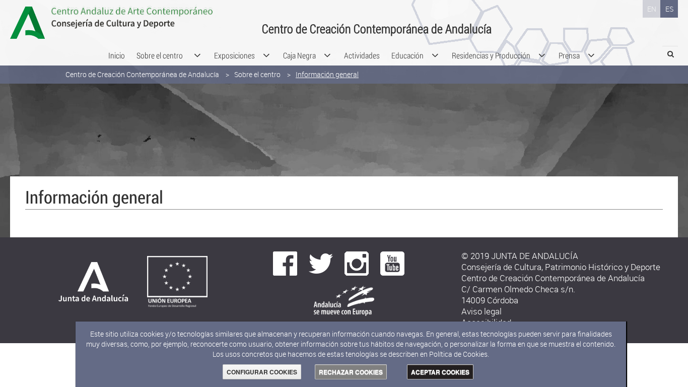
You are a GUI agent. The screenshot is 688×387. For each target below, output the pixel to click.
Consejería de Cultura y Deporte (151, 22)
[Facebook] (285, 263)
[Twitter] (321, 263)
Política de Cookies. (459, 354)
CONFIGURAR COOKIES (262, 371)
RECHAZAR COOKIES (351, 371)
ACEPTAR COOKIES (440, 371)
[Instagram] (357, 263)
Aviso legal (481, 311)
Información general (327, 74)
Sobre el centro (257, 74)
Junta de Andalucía (32, 22)
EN (651, 9)
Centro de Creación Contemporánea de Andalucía (142, 74)
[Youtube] (392, 263)
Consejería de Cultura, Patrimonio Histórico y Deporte (560, 267)
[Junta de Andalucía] (91, 284)
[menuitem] (116, 55)
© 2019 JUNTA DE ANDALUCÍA (519, 256)
